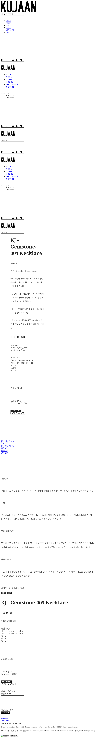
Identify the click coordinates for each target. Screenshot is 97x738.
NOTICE (9, 32)
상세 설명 (5, 443)
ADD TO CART (8, 684)
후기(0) (4, 448)
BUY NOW (6, 593)
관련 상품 (5, 453)
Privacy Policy (5, 720)
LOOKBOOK (10, 30)
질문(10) (4, 451)
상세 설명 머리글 (7, 441)
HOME (8, 21)
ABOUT (8, 23)
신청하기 (5, 712)
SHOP (8, 25)
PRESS (8, 27)
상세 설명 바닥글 (7, 446)
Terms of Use (4, 718)
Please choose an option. (22, 360)
